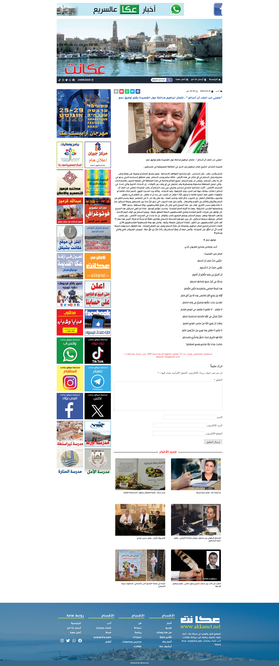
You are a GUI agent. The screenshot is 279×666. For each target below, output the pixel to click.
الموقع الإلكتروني (214, 433)
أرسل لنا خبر (74, 628)
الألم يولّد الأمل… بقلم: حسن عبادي (151, 538)
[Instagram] (63, 79)
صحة (108, 632)
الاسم (219, 417)
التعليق (218, 379)
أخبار (169, 623)
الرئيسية (76, 623)
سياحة (138, 628)
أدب (109, 623)
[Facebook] (73, 79)
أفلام (108, 642)
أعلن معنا (75, 632)
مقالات (138, 646)
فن (140, 623)
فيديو (169, 628)
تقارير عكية (166, 637)
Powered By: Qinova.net (139, 663)
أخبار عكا (167, 642)
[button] (138, 91)
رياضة (138, 632)
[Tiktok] (59, 79)
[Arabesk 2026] (84, 137)
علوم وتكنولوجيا (102, 637)
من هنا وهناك (164, 632)
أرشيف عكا (165, 646)
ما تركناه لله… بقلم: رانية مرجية (208, 493)
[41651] (140, 14)
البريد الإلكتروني (214, 425)
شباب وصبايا (103, 628)
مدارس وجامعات (132, 642)
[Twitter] (66, 79)
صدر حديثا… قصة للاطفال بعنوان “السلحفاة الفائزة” (144, 493)
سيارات (137, 637)
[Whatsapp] (70, 79)
